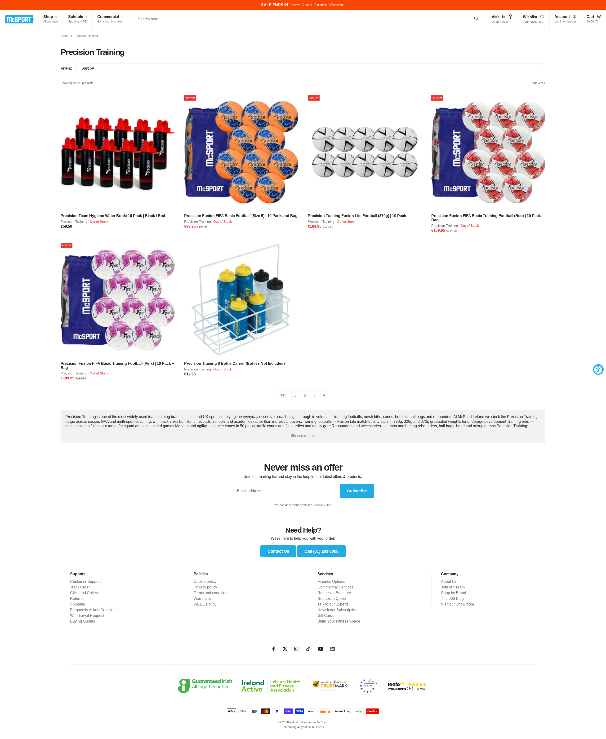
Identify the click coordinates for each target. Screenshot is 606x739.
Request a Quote (331, 599)
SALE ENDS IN (274, 5)
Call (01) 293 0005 (321, 551)
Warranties (203, 599)
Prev (282, 395)
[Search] (476, 19)
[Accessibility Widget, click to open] (598, 369)
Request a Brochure (334, 593)
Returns (76, 599)
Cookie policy (205, 581)
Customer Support (85, 581)
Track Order (80, 587)
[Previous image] (66, 152)
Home (64, 36)
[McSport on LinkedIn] (333, 649)
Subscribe (357, 491)
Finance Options (331, 581)
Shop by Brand (453, 593)
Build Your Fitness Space (338, 621)
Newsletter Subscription (337, 610)
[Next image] (169, 152)
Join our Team (453, 587)
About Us (449, 581)
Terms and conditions (211, 593)
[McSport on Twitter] (285, 649)
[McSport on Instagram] (296, 649)
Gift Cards (325, 616)
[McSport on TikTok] (308, 649)
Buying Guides (82, 621)
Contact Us (278, 551)
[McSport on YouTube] (320, 649)
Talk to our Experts (332, 604)
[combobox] (307, 19)
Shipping (77, 604)
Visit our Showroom (457, 604)
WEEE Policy (205, 604)
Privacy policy (205, 587)
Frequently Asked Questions (93, 610)
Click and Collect (84, 593)
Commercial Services (335, 587)
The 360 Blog (452, 599)
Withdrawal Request (87, 616)
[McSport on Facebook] (273, 649)
